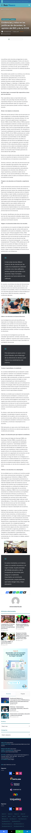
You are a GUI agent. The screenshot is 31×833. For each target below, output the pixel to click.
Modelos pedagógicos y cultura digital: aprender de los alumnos (22, 626)
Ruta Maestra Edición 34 (7, 826)
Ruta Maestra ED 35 (16, 821)
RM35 (19, 816)
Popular (23, 693)
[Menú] (2, 5)
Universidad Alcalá (7, 31)
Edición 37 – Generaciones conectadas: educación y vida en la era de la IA (19, 708)
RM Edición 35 (5, 818)
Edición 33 (16, 813)
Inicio (3, 9)
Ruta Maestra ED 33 (6, 821)
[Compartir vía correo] (24, 592)
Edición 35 (4, 816)
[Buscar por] (29, 5)
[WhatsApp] (17, 592)
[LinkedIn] (13, 592)
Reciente (8, 693)
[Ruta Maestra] (9, 5)
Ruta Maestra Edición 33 (19, 823)
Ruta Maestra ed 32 (22, 818)
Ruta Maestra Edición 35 (19, 826)
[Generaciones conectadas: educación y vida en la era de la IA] (5, 716)
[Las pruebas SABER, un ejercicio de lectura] (8, 636)
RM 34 (14, 816)
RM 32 (9, 816)
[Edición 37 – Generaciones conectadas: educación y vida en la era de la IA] (5, 709)
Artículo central (9, 9)
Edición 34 (23, 813)
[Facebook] (6, 592)
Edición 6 (13, 19)
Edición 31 (4, 813)
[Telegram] (20, 592)
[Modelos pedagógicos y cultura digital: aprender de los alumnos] (23, 619)
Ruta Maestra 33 (13, 818)
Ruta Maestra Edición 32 (7, 823)
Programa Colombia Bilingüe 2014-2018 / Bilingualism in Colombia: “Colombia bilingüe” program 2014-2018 (22, 636)
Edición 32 (10, 813)
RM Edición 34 (25, 816)
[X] (10, 592)
